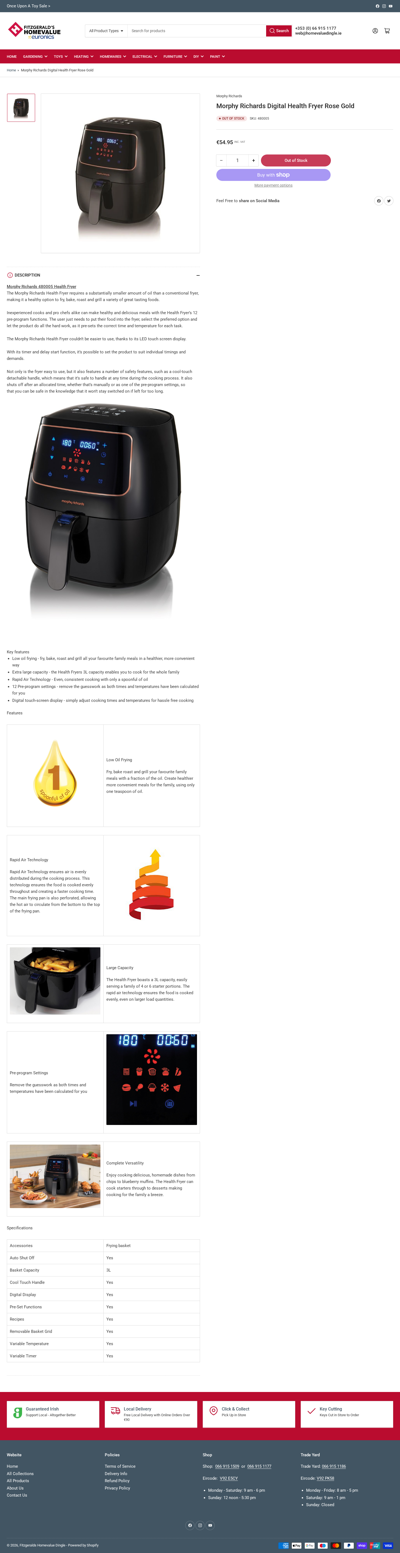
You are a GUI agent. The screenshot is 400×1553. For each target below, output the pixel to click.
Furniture (173, 56)
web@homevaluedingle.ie (318, 33)
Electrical (142, 56)
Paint (215, 56)
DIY (196, 56)
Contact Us (17, 1495)
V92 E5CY (229, 1478)
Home (12, 56)
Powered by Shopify (83, 1545)
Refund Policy (117, 1480)
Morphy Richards (229, 96)
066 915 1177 (259, 1466)
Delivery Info (116, 1473)
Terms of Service (120, 1466)
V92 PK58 (325, 1478)
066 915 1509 (227, 1466)
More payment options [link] (273, 185)
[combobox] (210, 31)
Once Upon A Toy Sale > (28, 6)
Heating (81, 56)
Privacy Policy (117, 1488)
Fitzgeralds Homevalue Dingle (42, 1545)
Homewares (110, 56)
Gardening (33, 56)
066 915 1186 (334, 1466)
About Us (15, 1488)
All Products (18, 1480)
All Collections (20, 1473)
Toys (58, 56)
